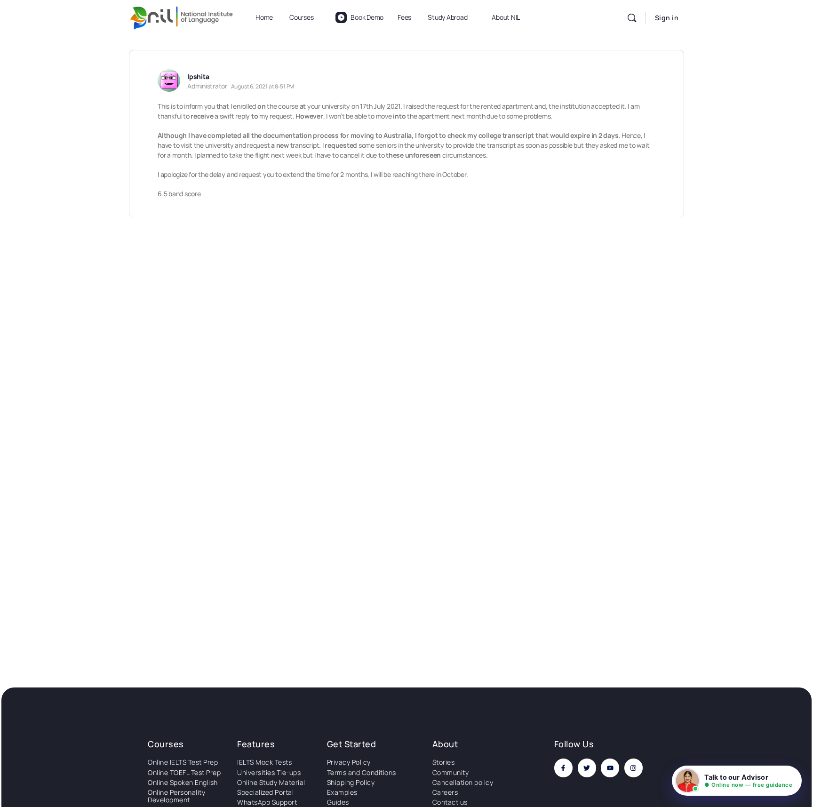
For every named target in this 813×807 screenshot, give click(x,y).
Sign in (667, 17)
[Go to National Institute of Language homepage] (181, 16)
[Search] (631, 18)
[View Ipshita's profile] (169, 80)
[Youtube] (610, 768)
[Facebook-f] (563, 768)
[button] (737, 781)
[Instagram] (633, 768)
